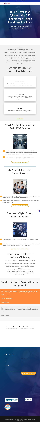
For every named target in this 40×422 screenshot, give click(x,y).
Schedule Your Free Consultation (20, 162)
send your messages (28, 373)
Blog (22, 420)
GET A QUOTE (20, 118)
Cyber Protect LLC (12, 419)
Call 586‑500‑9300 (21, 44)
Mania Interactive (27, 419)
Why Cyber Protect (22, 342)
